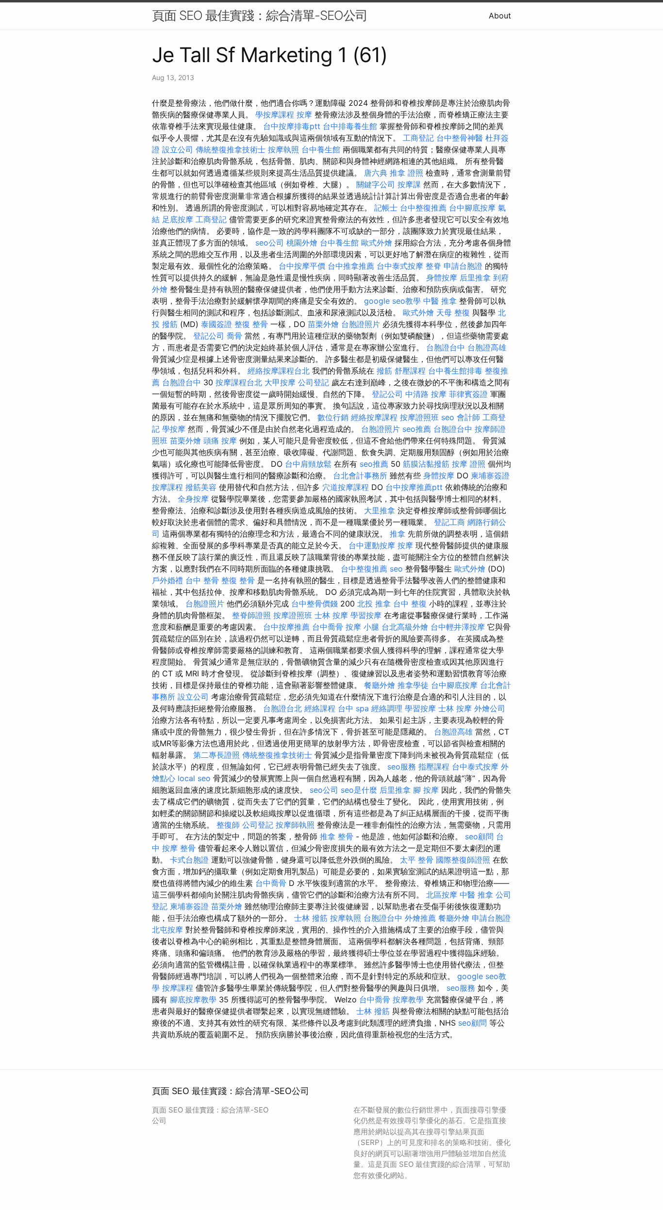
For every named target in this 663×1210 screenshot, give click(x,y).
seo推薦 (416, 429)
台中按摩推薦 (286, 627)
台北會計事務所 (360, 475)
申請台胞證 (463, 266)
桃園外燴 (301, 242)
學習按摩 (365, 615)
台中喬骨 (327, 627)
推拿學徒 (413, 685)
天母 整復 (453, 312)
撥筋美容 (200, 487)
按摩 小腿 (362, 627)
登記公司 (208, 336)
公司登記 (313, 382)
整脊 (433, 266)
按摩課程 (167, 487)
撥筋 (384, 371)
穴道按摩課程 (345, 487)
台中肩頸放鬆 (308, 464)
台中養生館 (320, 149)
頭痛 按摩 (220, 440)
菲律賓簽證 (468, 394)
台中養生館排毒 (455, 371)
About (500, 15)
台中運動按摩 (371, 545)
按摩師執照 (295, 825)
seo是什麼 (359, 790)
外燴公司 (489, 708)
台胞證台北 (282, 708)
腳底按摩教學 (193, 999)
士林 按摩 (331, 615)
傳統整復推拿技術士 (230, 149)
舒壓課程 (410, 371)
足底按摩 (177, 219)
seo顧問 (479, 836)
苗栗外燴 (323, 324)
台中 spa (353, 708)
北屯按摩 (167, 929)
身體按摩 (441, 277)
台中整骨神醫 (459, 138)
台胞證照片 (360, 324)
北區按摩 (441, 894)
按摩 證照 (468, 464)
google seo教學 (392, 301)
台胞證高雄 (486, 347)
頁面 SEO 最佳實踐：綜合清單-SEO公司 (259, 15)
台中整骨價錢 (314, 603)
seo (447, 417)
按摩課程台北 (238, 382)
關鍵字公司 (375, 184)
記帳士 (386, 208)
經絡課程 (319, 708)
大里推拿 (379, 510)
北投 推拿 (374, 603)
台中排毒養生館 (350, 126)
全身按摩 (193, 499)
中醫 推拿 (440, 301)
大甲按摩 (280, 382)
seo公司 (269, 242)
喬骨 (234, 336)
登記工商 (449, 522)
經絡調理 (386, 708)
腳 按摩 (426, 790)
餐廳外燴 (379, 685)
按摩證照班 (419, 417)
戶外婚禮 (167, 580)
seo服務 (401, 766)
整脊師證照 (251, 615)
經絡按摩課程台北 (279, 371)
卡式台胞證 (189, 860)
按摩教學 (408, 999)
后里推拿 (475, 277)
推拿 (397, 534)
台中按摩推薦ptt (414, 487)
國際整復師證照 (463, 860)
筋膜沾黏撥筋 (426, 464)
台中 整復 (410, 603)
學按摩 (173, 429)
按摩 (304, 114)
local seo (194, 778)
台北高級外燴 (404, 627)
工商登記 (418, 138)
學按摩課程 (274, 114)
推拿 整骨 (336, 836)
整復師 (228, 825)
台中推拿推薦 (351, 266)
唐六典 (375, 173)
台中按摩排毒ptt (291, 126)
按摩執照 (283, 149)
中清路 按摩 (426, 394)
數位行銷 (332, 417)
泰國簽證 (216, 324)
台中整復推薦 (423, 208)
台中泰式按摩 (400, 266)
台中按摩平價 (302, 266)
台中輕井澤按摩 (458, 627)
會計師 (468, 417)
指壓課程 (433, 766)
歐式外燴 (376, 242)
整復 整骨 (251, 324)
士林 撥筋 (311, 918)
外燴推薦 (420, 918)
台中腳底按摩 (472, 208)
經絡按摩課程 (374, 417)
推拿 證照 (406, 173)
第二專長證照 (216, 755)
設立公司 (177, 149)
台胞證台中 (445, 347)
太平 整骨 (416, 860)
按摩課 (409, 184)
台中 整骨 (202, 580)
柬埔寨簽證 (490, 475)
